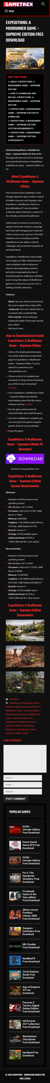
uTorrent (12, 388)
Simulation (14, 699)
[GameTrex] (18, 4)
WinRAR (28, 404)
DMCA (27, 1079)
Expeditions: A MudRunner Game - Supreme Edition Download (23, 711)
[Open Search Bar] (43, 4)
